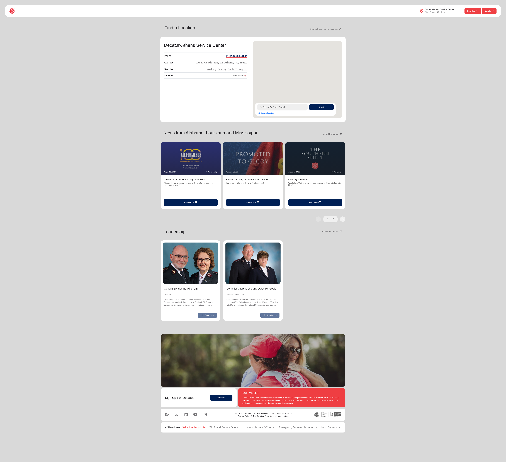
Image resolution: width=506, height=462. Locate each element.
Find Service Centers (435, 12)
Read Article (190, 202)
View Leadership (332, 231)
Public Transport (237, 69)
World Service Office (261, 427)
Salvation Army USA (194, 427)
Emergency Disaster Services (298, 427)
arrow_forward (342, 219)
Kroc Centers (331, 427)
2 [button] (333, 219)
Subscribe (221, 398)
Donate (488, 11)
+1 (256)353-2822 (236, 56)
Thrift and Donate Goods (226, 427)
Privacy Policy (243, 416)
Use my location (265, 113)
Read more (207, 315)
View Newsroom (333, 134)
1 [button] (328, 219)
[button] (342, 219)
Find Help (471, 11)
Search (321, 107)
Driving (222, 69)
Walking (211, 69)
